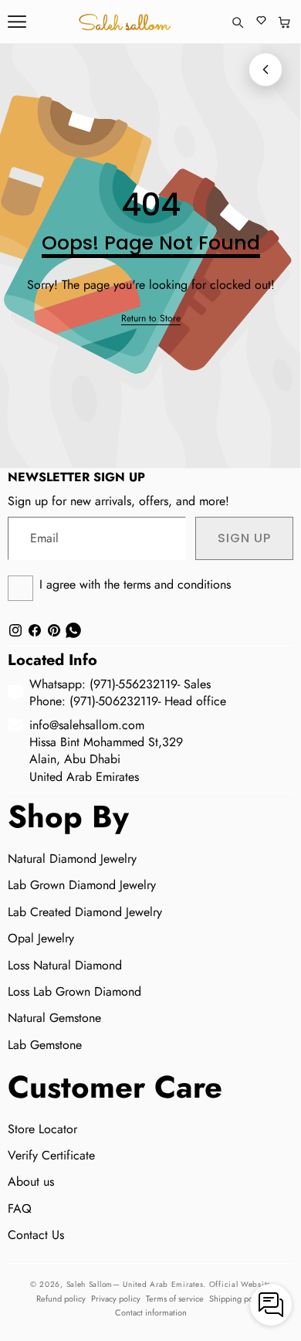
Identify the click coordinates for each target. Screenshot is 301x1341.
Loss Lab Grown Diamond (74, 991)
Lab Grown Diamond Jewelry (82, 885)
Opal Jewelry (41, 938)
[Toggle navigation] (17, 21)
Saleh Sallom (89, 1284)
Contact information (151, 1312)
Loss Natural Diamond (65, 965)
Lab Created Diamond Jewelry (85, 912)
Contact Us (36, 1235)
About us (31, 1181)
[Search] (237, 22)
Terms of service (175, 1298)
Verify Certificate (51, 1155)
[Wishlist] (261, 22)
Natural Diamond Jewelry (72, 858)
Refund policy (61, 1298)
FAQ (20, 1208)
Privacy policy (115, 1298)
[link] (151, 318)
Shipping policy (237, 1298)
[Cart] (284, 22)
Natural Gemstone (54, 1018)
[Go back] (265, 70)
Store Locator (42, 1129)
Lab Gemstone (45, 1045)
